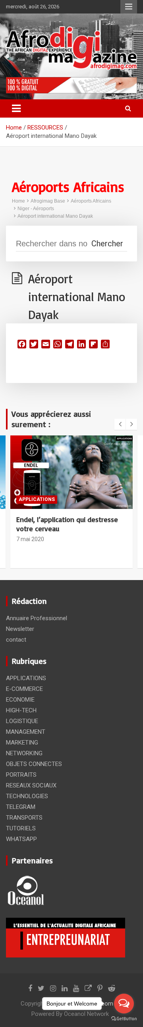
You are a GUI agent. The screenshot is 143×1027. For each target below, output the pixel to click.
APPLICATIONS (26, 678)
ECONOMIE (20, 699)
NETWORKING (24, 753)
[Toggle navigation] (16, 108)
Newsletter (20, 628)
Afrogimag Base (48, 201)
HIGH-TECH (32, 499)
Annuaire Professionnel (36, 618)
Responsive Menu (128, 7)
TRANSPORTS (24, 817)
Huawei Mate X (39, 519)
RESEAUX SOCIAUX (31, 785)
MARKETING (22, 742)
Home (18, 201)
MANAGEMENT (25, 731)
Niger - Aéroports (35, 208)
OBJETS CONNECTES (77, 499)
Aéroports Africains (91, 201)
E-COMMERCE (24, 688)
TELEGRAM (20, 806)
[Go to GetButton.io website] (124, 1018)
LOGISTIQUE (22, 721)
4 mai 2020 (30, 530)
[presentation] (120, 424)
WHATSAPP (21, 839)
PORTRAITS (21, 774)
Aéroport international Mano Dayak (55, 216)
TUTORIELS (21, 828)
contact (16, 639)
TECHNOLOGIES (27, 796)
